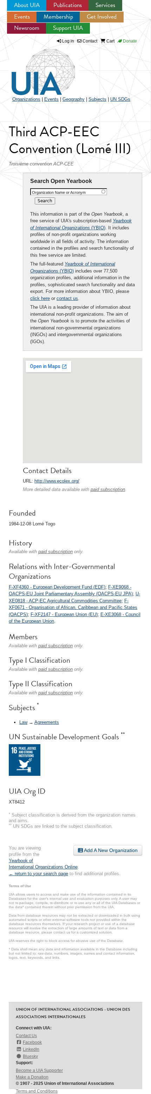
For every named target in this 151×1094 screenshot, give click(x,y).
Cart (109, 41)
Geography (74, 99)
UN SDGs (120, 99)
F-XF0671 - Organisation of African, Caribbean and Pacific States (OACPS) (73, 607)
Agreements (46, 722)
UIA (35, 68)
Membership (58, 16)
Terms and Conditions (37, 1091)
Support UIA (68, 28)
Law (23, 722)
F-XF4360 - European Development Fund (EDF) (57, 587)
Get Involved (102, 16)
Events (22, 16)
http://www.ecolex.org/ (56, 481)
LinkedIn (31, 1049)
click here (40, 298)
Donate (129, 41)
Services (105, 5)
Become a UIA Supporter (39, 1070)
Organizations (26, 99)
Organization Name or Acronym (59, 192)
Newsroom (26, 28)
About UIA (27, 5)
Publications (67, 5)
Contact (89, 41)
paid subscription (108, 489)
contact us (67, 298)
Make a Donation (32, 1077)
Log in (68, 41)
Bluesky (30, 1056)
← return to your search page (38, 873)
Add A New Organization (110, 850)
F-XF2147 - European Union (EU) (64, 614)
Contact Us (26, 1035)
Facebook (32, 1042)
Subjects (97, 99)
